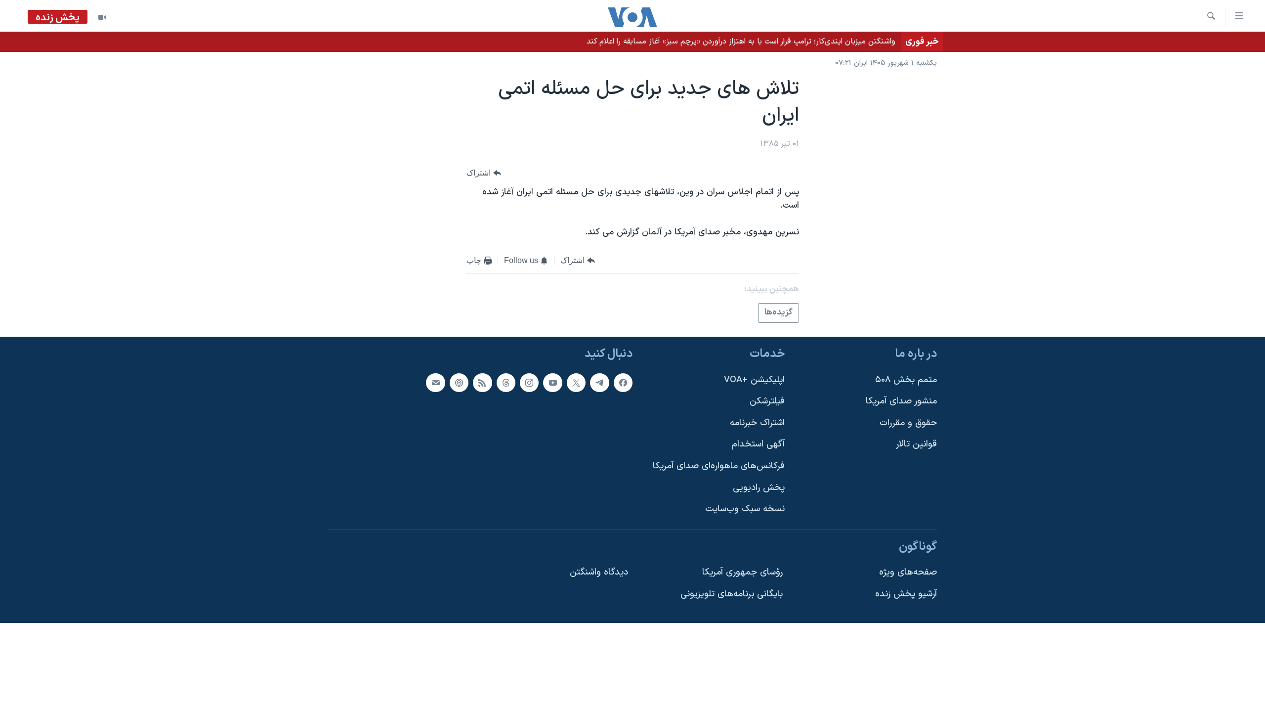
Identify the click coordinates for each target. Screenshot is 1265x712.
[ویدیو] (102, 17)
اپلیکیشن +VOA (754, 380)
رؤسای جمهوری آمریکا (742, 572)
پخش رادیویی (759, 487)
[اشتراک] (435, 382)
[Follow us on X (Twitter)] (576, 382)
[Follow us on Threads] (506, 382)
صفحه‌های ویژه (908, 572)
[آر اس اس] (482, 382)
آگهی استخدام (758, 444)
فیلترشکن (767, 401)
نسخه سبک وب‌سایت (745, 509)
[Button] (483, 172)
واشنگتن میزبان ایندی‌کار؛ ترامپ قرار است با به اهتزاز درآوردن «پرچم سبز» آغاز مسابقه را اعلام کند (741, 41)
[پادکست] (459, 382)
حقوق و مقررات (908, 423)
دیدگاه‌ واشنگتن (599, 572)
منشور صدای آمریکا (901, 401)
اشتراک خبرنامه (757, 423)
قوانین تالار (916, 444)
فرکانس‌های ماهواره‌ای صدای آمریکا (719, 466)
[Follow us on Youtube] (552, 382)
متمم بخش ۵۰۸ (906, 380)
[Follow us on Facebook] (623, 382)
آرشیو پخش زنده (906, 594)
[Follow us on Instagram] (529, 382)
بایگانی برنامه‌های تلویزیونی (731, 594)
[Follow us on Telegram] (599, 382)
